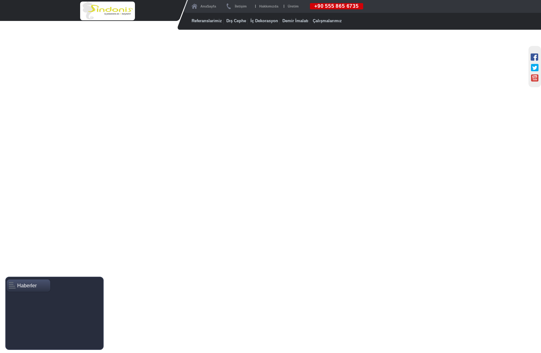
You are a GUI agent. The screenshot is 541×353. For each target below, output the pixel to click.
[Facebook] (534, 57)
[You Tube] (534, 78)
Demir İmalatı (295, 20)
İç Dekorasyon (264, 20)
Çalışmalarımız (327, 20)
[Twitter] (534, 68)
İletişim (241, 6)
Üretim (293, 6)
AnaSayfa (208, 6)
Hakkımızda (268, 6)
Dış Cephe (236, 20)
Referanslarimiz (207, 20)
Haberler (27, 285)
